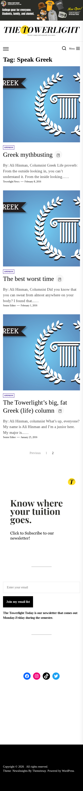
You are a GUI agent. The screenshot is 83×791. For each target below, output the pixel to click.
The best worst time (28, 278)
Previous (35, 453)
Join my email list (18, 601)
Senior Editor (9, 305)
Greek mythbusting (28, 154)
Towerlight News (11, 181)
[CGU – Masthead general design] (41, 2)
